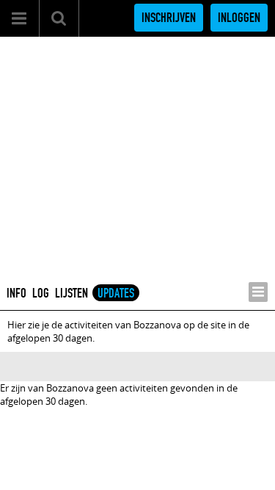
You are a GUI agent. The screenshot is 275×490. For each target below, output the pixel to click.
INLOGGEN (239, 18)
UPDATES (116, 293)
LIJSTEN (71, 293)
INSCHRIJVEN (169, 18)
